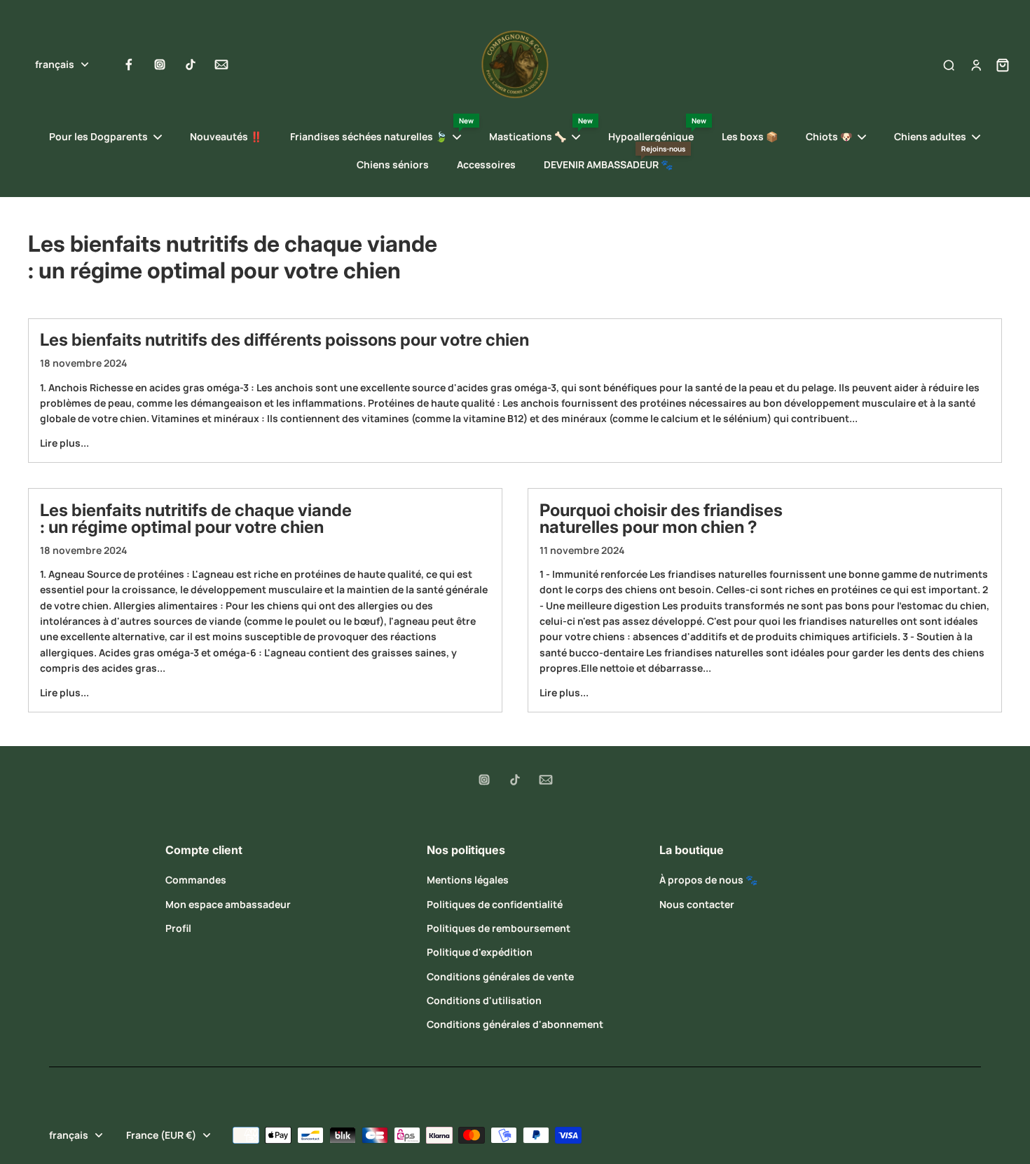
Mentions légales (468, 879)
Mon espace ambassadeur (228, 904)
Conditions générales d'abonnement (515, 1024)
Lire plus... (64, 442)
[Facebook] (129, 64)
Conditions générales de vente (500, 976)
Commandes (195, 879)
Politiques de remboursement (498, 928)
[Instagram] (159, 64)
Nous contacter (696, 904)
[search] (949, 64)
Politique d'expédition (480, 952)
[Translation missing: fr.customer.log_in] (975, 64)
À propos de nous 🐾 (708, 879)
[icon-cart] (998, 64)
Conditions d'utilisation (484, 1000)
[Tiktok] (190, 64)
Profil (178, 928)
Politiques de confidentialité (495, 904)
